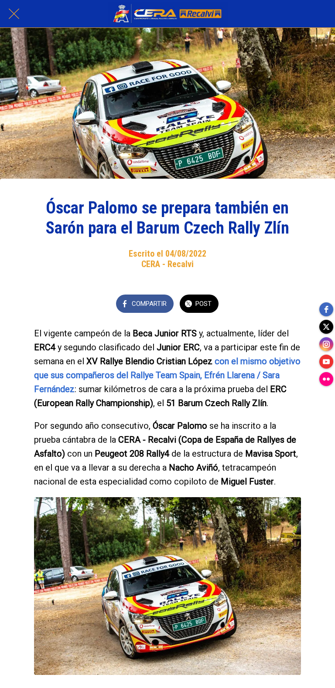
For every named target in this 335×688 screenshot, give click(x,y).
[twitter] (326, 327)
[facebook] (326, 309)
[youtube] (326, 362)
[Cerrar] (14, 14)
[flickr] (326, 379)
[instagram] (326, 344)
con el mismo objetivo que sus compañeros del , (167, 375)
